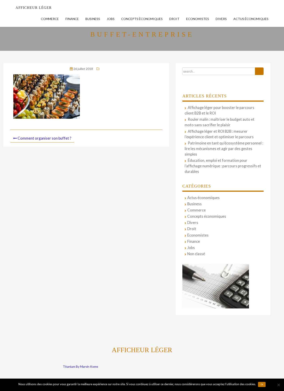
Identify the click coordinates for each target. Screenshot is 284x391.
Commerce (50, 19)
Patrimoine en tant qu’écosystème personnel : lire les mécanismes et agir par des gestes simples (224, 148)
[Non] (278, 385)
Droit (174, 19)
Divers (221, 19)
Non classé (196, 254)
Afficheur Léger (34, 8)
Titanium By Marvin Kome (80, 366)
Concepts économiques (142, 19)
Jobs (110, 19)
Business (92, 19)
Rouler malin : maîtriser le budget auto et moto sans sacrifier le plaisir (219, 122)
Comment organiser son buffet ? (44, 138)
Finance (72, 19)
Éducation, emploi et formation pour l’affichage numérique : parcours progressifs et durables (223, 166)
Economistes (197, 19)
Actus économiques (250, 19)
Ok (262, 384)
